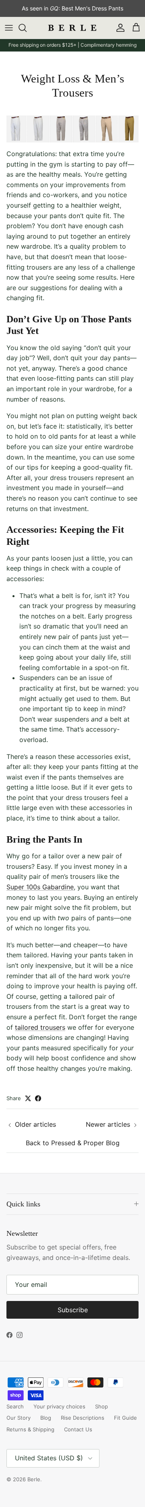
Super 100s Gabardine (40, 887)
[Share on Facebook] (38, 1098)
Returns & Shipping (30, 1429)
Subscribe (73, 1310)
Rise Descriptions (82, 1417)
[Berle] (72, 28)
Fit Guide (125, 1417)
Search (15, 1406)
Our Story (18, 1417)
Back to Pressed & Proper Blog (73, 1143)
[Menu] (9, 28)
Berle (33, 1479)
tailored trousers (40, 1027)
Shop (101, 1406)
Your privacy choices (59, 1406)
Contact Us (78, 1429)
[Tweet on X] (28, 1098)
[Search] (26, 28)
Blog (45, 1417)
